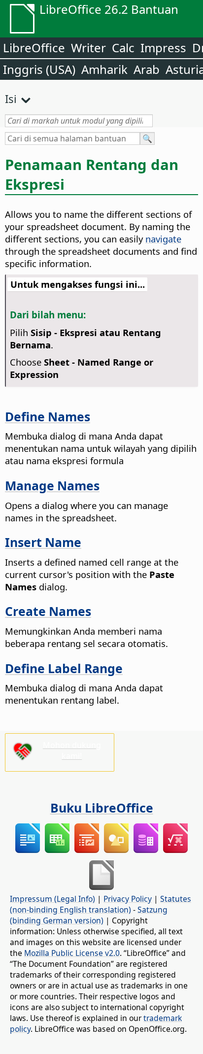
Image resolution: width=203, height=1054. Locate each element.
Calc (123, 47)
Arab (147, 69)
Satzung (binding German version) (89, 915)
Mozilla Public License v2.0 (72, 953)
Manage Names (52, 485)
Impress (163, 47)
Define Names (47, 416)
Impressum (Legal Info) (52, 898)
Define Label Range (64, 668)
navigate (163, 239)
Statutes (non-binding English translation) (100, 904)
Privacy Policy (127, 898)
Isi (11, 98)
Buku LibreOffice (101, 807)
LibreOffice (34, 47)
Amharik (104, 69)
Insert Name (43, 542)
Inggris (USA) (39, 69)
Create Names (48, 611)
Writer (88, 47)
